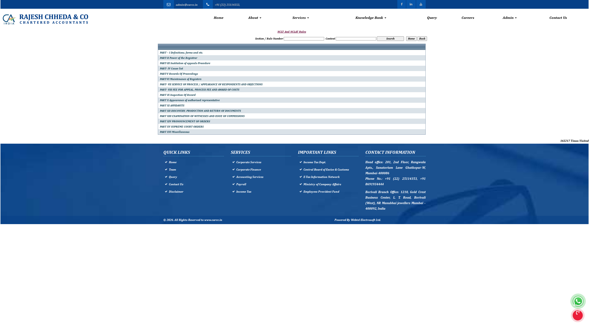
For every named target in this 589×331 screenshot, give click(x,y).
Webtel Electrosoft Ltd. (366, 220)
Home (218, 17)
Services (299, 17)
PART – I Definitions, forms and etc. (181, 52)
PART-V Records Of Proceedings (179, 73)
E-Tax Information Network (321, 177)
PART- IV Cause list (171, 68)
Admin (508, 17)
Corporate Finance (248, 169)
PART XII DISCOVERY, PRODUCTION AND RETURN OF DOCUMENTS (200, 110)
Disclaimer (176, 191)
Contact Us (558, 17)
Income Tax (243, 191)
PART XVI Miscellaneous (174, 132)
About (253, 17)
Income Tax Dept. (314, 162)
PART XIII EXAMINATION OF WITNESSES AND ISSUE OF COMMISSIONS (202, 116)
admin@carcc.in (187, 4)
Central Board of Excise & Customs (326, 169)
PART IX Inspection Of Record (178, 95)
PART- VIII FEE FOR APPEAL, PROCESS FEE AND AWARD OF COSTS (199, 89)
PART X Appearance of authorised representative (190, 100)
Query (432, 17)
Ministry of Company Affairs (322, 184)
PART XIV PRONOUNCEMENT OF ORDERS (185, 121)
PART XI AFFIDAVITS (172, 105)
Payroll (241, 184)
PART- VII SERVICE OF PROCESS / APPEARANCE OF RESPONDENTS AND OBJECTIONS (211, 84)
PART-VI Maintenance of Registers (180, 79)
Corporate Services (248, 162)
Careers (468, 17)
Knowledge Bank (369, 17)
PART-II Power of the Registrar (178, 58)
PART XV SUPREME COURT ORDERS (182, 126)
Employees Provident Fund (321, 191)
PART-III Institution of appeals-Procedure (185, 63)
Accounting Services (249, 177)
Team (172, 169)
